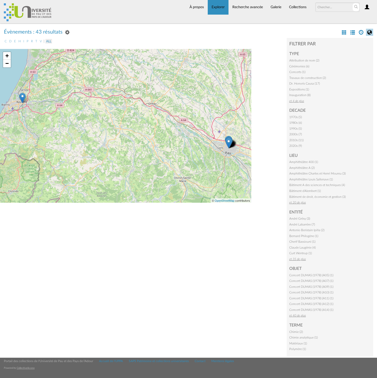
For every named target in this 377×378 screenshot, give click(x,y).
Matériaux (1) (298, 343)
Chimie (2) (296, 331)
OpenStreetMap (224, 200)
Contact (200, 361)
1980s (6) (295, 122)
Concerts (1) (297, 72)
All (48, 41)
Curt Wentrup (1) (300, 253)
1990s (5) (295, 128)
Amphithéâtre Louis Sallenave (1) (311, 179)
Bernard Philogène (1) (303, 236)
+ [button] (7, 56)
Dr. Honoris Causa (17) (304, 83)
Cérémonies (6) (299, 66)
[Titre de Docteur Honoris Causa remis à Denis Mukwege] (22, 98)
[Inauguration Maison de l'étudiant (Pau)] (228, 143)
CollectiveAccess (26, 368)
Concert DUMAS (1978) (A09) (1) (311, 286)
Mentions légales (222, 361)
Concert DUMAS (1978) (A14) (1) (311, 309)
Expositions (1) (299, 89)
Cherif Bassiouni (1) (302, 241)
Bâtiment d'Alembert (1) (305, 190)
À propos (197, 7)
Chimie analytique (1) (303, 337)
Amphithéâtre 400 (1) (303, 162)
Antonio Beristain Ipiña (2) (306, 230)
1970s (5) (295, 117)
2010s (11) (296, 140)
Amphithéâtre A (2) (302, 167)
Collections (297, 7)
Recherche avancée (247, 7)
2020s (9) (295, 145)
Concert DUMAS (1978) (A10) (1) (311, 292)
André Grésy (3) (299, 218)
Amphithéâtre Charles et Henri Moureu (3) (317, 173)
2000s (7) (295, 134)
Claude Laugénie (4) (302, 247)
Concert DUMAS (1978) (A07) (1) (311, 280)
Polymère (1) (297, 349)
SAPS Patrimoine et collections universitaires (159, 361)
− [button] (7, 63)
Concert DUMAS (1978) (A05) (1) (311, 275)
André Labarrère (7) (302, 224)
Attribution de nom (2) (304, 60)
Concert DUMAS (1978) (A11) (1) (311, 298)
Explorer (218, 7)
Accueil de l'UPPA (111, 361)
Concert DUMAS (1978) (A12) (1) (311, 303)
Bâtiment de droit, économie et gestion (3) (317, 196)
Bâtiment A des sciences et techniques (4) (317, 185)
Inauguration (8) (300, 95)
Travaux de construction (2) (307, 77)
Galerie (276, 7)
